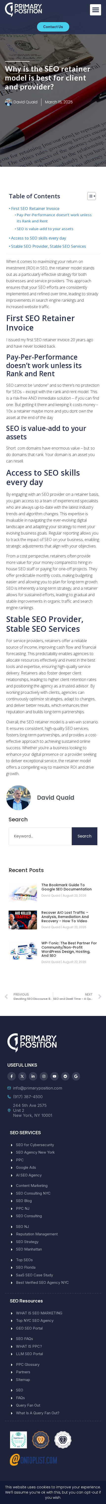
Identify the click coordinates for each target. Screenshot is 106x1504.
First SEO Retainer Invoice (35, 208)
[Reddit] (65, 1076)
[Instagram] (44, 1076)
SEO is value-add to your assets (45, 228)
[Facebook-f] (11, 1076)
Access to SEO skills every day (38, 238)
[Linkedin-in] (33, 1076)
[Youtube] (54, 1076)
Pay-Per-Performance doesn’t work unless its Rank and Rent (54, 217)
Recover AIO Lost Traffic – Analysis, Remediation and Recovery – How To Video (65, 916)
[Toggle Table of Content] (89, 196)
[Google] (76, 1076)
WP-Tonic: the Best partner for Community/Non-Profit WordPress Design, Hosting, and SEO (69, 949)
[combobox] (40, 836)
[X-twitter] (22, 1076)
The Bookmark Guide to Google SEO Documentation (66, 887)
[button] (95, 9)
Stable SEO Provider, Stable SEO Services (48, 246)
